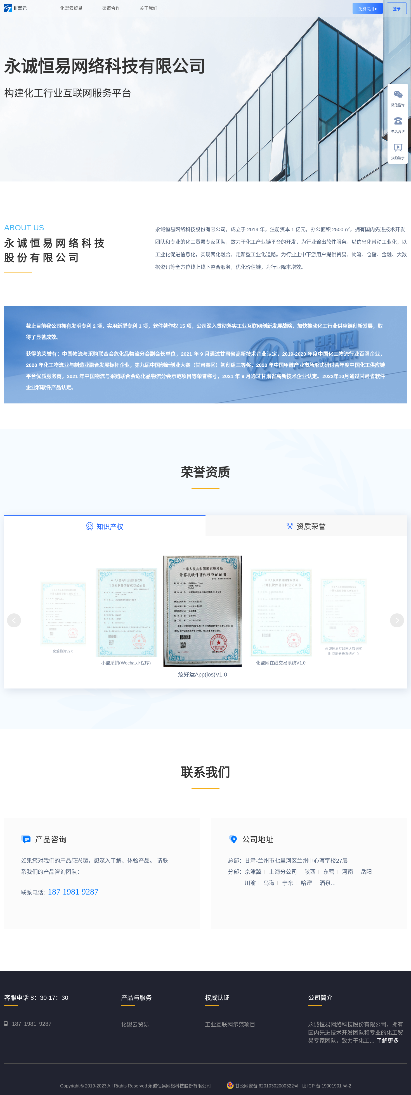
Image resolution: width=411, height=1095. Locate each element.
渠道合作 (111, 8)
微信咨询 (398, 105)
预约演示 (398, 158)
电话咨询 (398, 132)
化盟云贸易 (71, 8)
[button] (397, 620)
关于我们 (148, 8)
